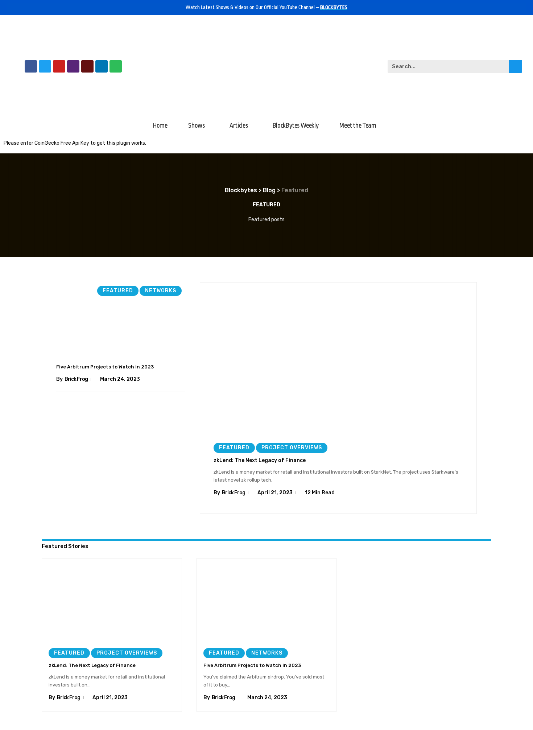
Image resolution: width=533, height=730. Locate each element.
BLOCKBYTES (333, 7)
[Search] (515, 66)
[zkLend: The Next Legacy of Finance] (338, 359)
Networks (160, 291)
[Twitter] (45, 66)
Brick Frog (76, 379)
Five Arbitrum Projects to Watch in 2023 (105, 367)
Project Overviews (291, 448)
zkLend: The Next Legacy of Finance (260, 460)
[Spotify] (116, 66)
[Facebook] (31, 66)
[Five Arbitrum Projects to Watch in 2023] (120, 321)
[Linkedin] (101, 66)
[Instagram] (73, 66)
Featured (118, 291)
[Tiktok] (87, 66)
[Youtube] (59, 66)
